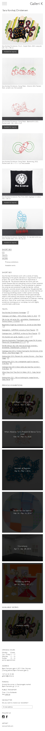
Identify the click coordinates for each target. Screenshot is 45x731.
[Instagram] (3, 717)
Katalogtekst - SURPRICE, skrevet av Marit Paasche (18, 330)
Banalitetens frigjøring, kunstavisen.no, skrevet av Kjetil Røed (21, 325)
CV (3, 253)
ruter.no (7, 694)
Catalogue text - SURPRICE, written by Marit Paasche (19, 333)
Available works (10, 265)
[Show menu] (4, 3)
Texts (4, 255)
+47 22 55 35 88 (8, 674)
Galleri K (36, 4)
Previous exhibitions (11, 262)
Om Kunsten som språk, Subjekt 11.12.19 (15, 337)
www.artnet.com (7, 726)
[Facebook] (6, 717)
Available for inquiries (10, 52)
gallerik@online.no (8, 676)
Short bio (7, 250)
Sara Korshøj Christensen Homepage (14, 312)
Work (5, 258)
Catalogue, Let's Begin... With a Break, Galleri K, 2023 (19, 316)
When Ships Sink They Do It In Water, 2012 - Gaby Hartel (21, 372)
